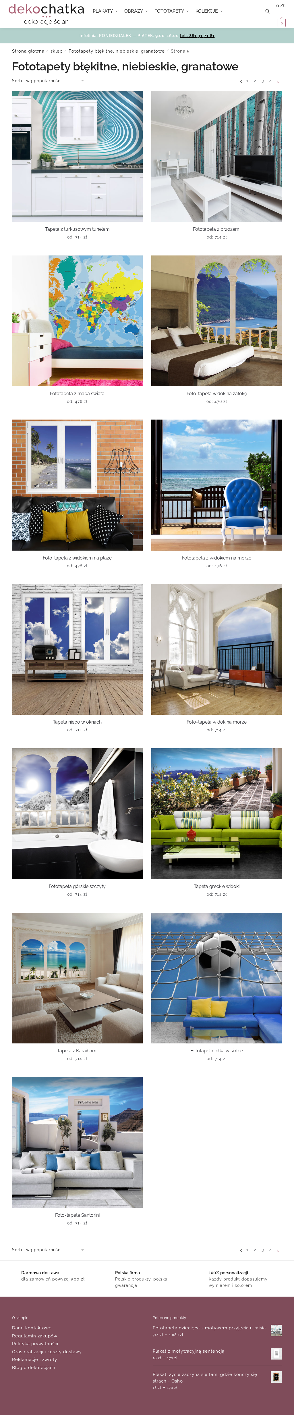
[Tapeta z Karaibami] (77, 978)
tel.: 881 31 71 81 (197, 35)
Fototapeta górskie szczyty (77, 886)
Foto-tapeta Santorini (77, 1215)
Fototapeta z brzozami (216, 229)
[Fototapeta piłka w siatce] (216, 978)
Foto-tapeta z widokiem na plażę (77, 558)
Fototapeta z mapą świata (77, 393)
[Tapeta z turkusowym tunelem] (77, 156)
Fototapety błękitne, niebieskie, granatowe (117, 51)
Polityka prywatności (35, 1343)
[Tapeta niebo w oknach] (77, 649)
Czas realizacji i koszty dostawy (47, 1351)
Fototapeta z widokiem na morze (216, 558)
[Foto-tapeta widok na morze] (216, 649)
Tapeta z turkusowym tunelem (77, 229)
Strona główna (28, 51)
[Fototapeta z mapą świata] (77, 320)
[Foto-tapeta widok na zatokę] (216, 320)
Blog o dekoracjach (33, 1367)
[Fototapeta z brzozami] (216, 156)
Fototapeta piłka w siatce (216, 1050)
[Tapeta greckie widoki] (216, 813)
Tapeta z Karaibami (77, 1050)
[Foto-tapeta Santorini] (77, 1142)
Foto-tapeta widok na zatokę (217, 393)
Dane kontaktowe (32, 1328)
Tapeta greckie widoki (216, 886)
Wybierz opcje (77, 248)
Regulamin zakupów (34, 1336)
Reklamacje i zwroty (34, 1359)
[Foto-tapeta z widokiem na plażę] (77, 485)
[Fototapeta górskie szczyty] (77, 813)
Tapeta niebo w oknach (77, 722)
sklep (57, 51)
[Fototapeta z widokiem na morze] (216, 485)
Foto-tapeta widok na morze (217, 722)
